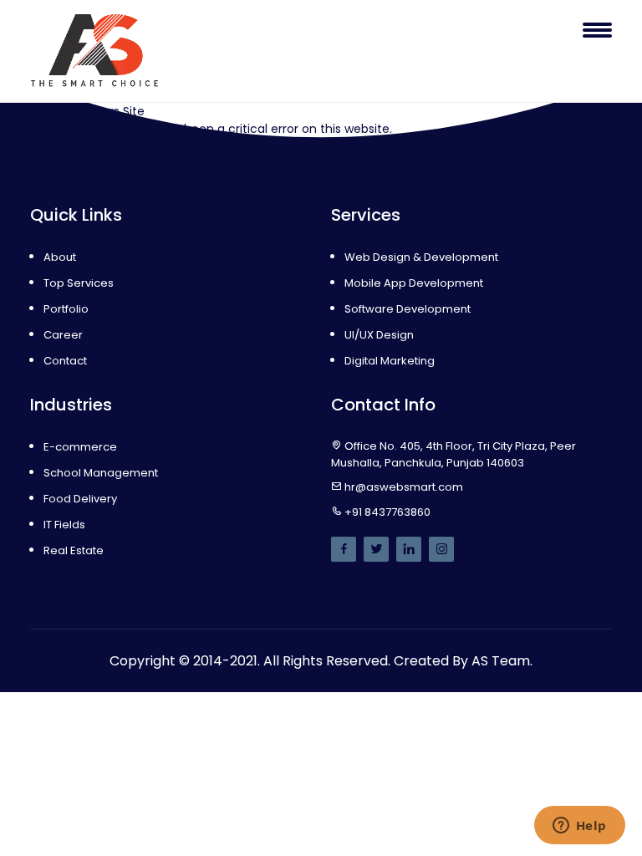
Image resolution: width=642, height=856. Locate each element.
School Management (100, 473)
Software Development (407, 309)
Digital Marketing (389, 361)
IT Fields (64, 524)
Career (63, 335)
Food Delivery (80, 499)
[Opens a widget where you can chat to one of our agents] (579, 827)
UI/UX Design (379, 335)
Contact (65, 361)
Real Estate (73, 550)
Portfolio (66, 309)
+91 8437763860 (387, 512)
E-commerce (80, 447)
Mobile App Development (413, 283)
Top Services (78, 283)
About (59, 257)
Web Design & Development (421, 257)
